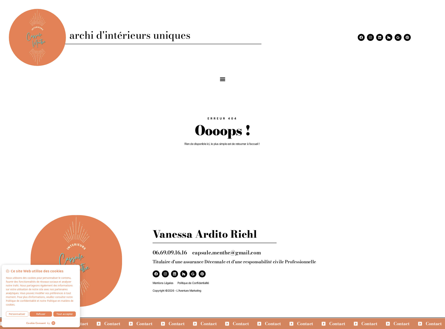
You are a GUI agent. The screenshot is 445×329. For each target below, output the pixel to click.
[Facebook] (361, 37)
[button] (222, 79)
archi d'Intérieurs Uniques (129, 35)
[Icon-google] (398, 37)
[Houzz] (388, 37)
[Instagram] (370, 37)
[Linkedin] (379, 37)
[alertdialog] (222, 323)
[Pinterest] (407, 37)
